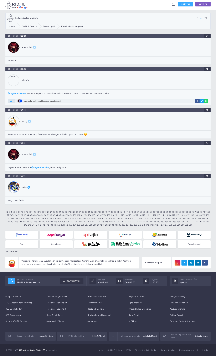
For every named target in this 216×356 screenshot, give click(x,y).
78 (11, 215)
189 (203, 218)
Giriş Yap (185, 4)
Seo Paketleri (11, 251)
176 (154, 218)
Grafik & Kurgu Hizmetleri (98, 315)
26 (66, 212)
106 (97, 215)
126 (169, 215)
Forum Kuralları (168, 350)
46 (123, 212)
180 (169, 218)
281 (182, 225)
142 (27, 218)
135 (203, 215)
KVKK (128, 350)
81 (19, 215)
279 (174, 225)
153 (69, 218)
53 (144, 212)
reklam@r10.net (46, 336)
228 (154, 221)
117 (136, 215)
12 (27, 212)
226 (146, 221)
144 (35, 218)
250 (58, 225)
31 (80, 212)
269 (135, 225)
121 (150, 215)
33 (86, 212)
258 (90, 225)
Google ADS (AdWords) (16, 321)
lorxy (24, 121)
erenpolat (27, 47)
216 (106, 221)
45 (120, 212)
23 (57, 212)
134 (200, 215)
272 (147, 225)
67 (184, 212)
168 (125, 218)
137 (8, 218)
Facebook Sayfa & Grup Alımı (183, 321)
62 (170, 212)
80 (16, 215)
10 (22, 212)
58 (158, 212)
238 (195, 221)
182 (177, 218)
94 (57, 215)
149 (54, 218)
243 (29, 225)
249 (54, 225)
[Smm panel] (125, 244)
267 (127, 225)
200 (43, 221)
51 (138, 212)
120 (147, 215)
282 (186, 225)
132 (192, 215)
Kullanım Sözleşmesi (188, 350)
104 (89, 215)
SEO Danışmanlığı (13, 315)
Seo (22, 244)
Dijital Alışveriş (135, 303)
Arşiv (100, 350)
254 (74, 225)
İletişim (205, 350)
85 (31, 215)
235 (182, 221)
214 (98, 221)
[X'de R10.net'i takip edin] (184, 263)
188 (199, 218)
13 (30, 212)
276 (163, 225)
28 (71, 212)
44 (118, 212)
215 (102, 221)
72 (198, 212)
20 (48, 212)
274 (155, 225)
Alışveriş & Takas (136, 296)
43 (115, 212)
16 (38, 212)
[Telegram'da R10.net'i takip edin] (191, 263)
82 (22, 215)
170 (133, 218)
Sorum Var (92, 321)
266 (123, 225)
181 (173, 218)
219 (117, 221)
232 (170, 221)
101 (78, 215)
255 (78, 225)
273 (151, 225)
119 (143, 215)
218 (113, 221)
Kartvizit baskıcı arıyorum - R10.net (17, 5)
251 (62, 225)
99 (71, 215)
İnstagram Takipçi (177, 296)
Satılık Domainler (94, 303)
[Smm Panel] (56, 235)
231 (166, 221)
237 (190, 221)
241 (207, 221)
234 (178, 221)
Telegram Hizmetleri (179, 303)
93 (54, 215)
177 (158, 218)
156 (80, 218)
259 (95, 225)
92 (51, 215)
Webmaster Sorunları (96, 296)
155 (76, 218)
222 (129, 221)
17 (40, 212)
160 (95, 218)
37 (97, 212)
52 (141, 212)
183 (180, 218)
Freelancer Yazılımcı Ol (56, 309)
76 (209, 212)
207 (71, 221)
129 (181, 215)
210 (83, 221)
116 (133, 215)
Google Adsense (13, 296)
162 (103, 218)
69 (190, 212)
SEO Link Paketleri (13, 309)
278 (170, 225)
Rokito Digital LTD (37, 350)
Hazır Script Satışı (54, 315)
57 (155, 212)
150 (58, 218)
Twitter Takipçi (176, 315)
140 (20, 218)
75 (206, 212)
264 (115, 225)
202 (51, 221)
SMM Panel (134, 315)
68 (187, 212)
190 (207, 218)
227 (150, 221)
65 (178, 212)
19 (46, 212)
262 (107, 225)
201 (47, 221)
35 (92, 212)
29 (74, 212)
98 (68, 215)
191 (8, 221)
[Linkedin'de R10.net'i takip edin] (198, 263)
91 (48, 215)
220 (121, 221)
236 (187, 221)
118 (140, 215)
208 (75, 221)
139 (16, 218)
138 (12, 218)
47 (126, 212)
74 (204, 212)
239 (199, 221)
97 (65, 215)
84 (28, 215)
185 (188, 218)
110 (112, 215)
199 (39, 221)
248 (50, 225)
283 (190, 225)
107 (101, 215)
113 (122, 215)
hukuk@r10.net (150, 336)
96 (62, 215)
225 (142, 221)
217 (110, 221)
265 (119, 225)
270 (139, 225)
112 (119, 215)
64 (175, 212)
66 (181, 212)
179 (165, 218)
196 (28, 221)
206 (67, 221)
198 (35, 221)
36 (94, 212)
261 (102, 225)
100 (74, 215)
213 (95, 221)
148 (50, 218)
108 (104, 215)
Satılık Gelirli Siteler (55, 321)
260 (99, 225)
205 (63, 221)
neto (24, 187)
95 (59, 215)
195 (24, 221)
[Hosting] (21, 235)
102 (82, 215)
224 (138, 221)
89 (42, 215)
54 (146, 212)
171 (136, 218)
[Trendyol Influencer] (90, 244)
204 (59, 221)
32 (83, 212)
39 (103, 212)
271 (143, 225)
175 (151, 218)
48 (129, 212)
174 (147, 218)
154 (72, 218)
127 (173, 215)
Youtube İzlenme (177, 309)
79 (13, 215)
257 (86, 225)
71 (196, 212)
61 (167, 212)
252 (66, 225)
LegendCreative (18, 93)
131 (188, 215)
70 (193, 212)
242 (25, 225)
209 (80, 221)
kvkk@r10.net (98, 336)
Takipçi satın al (194, 244)
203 (55, 221)
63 (172, 212)
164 (110, 218)
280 (178, 225)
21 (51, 212)
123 (158, 215)
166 (118, 218)
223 (133, 221)
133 (196, 215)
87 (36, 215)
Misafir (25, 80)
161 (99, 218)
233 (174, 221)
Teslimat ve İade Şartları (146, 350)
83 (25, 215)
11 (25, 212)
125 (166, 215)
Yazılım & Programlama (56, 296)
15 (35, 212)
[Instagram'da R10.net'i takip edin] (177, 263)
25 (63, 212)
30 (77, 212)
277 (166, 225)
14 (32, 212)
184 (184, 218)
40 (106, 212)
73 (201, 212)
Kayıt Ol (203, 4)
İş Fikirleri (133, 321)
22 (54, 212)
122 (154, 215)
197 (31, 221)
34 (89, 212)
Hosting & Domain (95, 309)
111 (115, 215)
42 (112, 212)
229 (158, 221)
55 (149, 212)
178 (162, 218)
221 (125, 221)
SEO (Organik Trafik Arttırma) (18, 303)
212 (91, 221)
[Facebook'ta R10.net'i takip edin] (205, 263)
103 (85, 215)
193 (16, 221)
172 (140, 218)
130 (185, 215)
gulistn (183, 282)
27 (68, 212)
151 (61, 218)
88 (39, 215)
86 (33, 215)
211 (87, 221)
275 (159, 225)
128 (177, 215)
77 (8, 215)
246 (42, 225)
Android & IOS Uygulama (140, 309)
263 (111, 225)
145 (39, 218)
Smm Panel (56, 244)
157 (84, 218)
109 (108, 215)
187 (195, 218)
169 (129, 218)
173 (144, 218)
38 (100, 212)
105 (93, 215)
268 (131, 225)
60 (164, 212)
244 (33, 225)
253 (70, 225)
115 (129, 215)
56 (152, 212)
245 (38, 225)
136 (207, 215)
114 (126, 215)
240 (203, 221)
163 (106, 218)
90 (45, 215)
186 (192, 218)
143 (31, 218)
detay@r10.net (201, 336)
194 (20, 221)
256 (82, 225)
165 (114, 218)
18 (43, 212)
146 (42, 218)
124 (162, 215)
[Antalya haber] (159, 235)
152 (65, 218)
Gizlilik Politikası (114, 350)
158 (88, 218)
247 (46, 225)
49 (132, 212)
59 (161, 212)
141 (23, 218)
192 (12, 221)
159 (91, 218)
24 (60, 212)
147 (46, 218)
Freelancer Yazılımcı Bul (57, 303)
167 (122, 218)
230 (162, 221)
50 (135, 212)
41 (109, 212)
